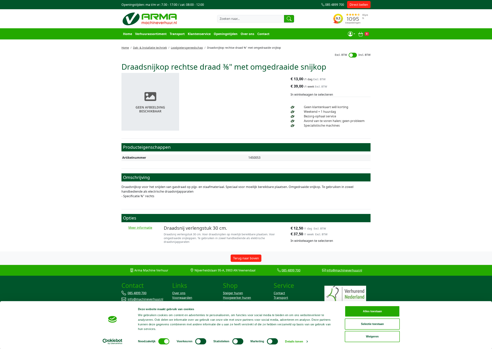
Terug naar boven (246, 258)
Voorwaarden (182, 298)
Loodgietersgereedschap (187, 47)
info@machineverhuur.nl (344, 270)
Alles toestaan (372, 311)
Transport (177, 34)
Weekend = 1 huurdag (320, 111)
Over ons (247, 34)
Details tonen (294, 341)
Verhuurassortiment (151, 34)
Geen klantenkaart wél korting (326, 107)
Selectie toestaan (372, 324)
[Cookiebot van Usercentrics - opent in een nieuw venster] (112, 341)
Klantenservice (199, 34)
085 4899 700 (291, 270)
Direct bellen (359, 5)
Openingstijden (226, 34)
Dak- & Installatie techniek (150, 47)
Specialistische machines (322, 125)
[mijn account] (351, 34)
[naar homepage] (150, 18)
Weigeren (372, 336)
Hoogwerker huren (237, 298)
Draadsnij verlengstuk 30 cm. (195, 228)
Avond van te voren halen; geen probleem (334, 121)
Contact (263, 34)
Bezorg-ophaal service (320, 116)
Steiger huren (233, 293)
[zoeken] (289, 19)
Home (127, 34)
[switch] (200, 341)
